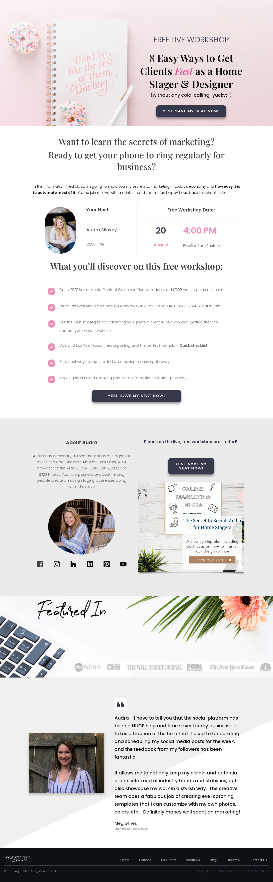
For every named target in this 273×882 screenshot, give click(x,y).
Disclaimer (226, 871)
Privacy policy (205, 871)
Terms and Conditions (253, 871)
